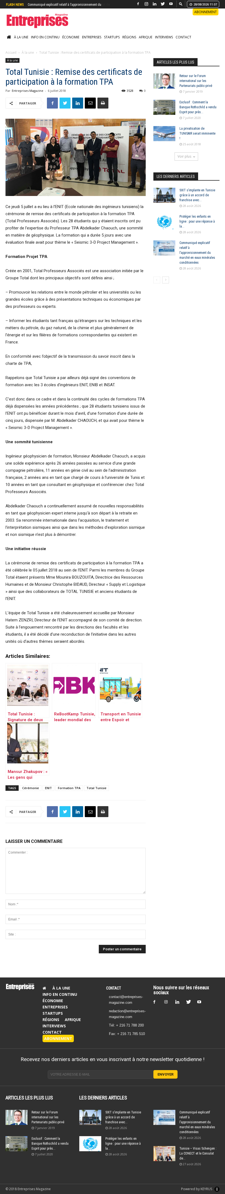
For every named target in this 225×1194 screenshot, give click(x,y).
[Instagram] (146, 4)
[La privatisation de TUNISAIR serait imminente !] (164, 139)
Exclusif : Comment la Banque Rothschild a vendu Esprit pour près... (197, 113)
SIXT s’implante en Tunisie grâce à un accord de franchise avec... (197, 201)
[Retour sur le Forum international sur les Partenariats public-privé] (164, 86)
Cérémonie (30, 794)
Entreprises (91, 43)
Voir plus (184, 162)
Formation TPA (69, 794)
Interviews (164, 43)
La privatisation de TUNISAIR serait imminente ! (197, 139)
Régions (129, 43)
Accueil (10, 58)
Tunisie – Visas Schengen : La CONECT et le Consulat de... (197, 1159)
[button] (181, 4)
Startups (112, 43)
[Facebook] (138, 4)
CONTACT (113, 994)
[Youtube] (171, 4)
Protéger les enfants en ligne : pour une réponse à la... (197, 227)
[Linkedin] (154, 4)
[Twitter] (163, 4)
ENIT (48, 794)
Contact (183, 43)
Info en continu (45, 43)
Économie (70, 43)
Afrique (145, 43)
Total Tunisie (96, 794)
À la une (21, 43)
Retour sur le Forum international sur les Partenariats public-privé (195, 86)
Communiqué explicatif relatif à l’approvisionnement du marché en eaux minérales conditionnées (197, 258)
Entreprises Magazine (27, 96)
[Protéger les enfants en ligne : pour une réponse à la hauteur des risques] (164, 227)
